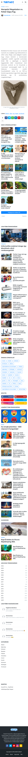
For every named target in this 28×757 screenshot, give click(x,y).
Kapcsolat (16, 754)
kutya (18, 377)
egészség (4, 369)
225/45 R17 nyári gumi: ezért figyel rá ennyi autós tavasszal (20, 324)
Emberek (3, 649)
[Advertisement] (14, 34)
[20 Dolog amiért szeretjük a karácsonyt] (6, 505)
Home (7, 754)
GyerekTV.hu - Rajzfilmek (7, 687)
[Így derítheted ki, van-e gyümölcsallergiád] (6, 278)
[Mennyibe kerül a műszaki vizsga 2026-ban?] (6, 462)
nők (14, 377)
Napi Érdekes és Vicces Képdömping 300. (19, 557)
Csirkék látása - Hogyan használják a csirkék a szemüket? (7, 192)
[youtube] (14, 745)
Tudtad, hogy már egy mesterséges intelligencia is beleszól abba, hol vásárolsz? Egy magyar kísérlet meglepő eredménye (20, 259)
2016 (14, 584)
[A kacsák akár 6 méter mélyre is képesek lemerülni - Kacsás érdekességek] (21, 167)
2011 (14, 595)
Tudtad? (20, 751)
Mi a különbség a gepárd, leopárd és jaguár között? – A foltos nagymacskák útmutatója (7, 176)
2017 (14, 582)
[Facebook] (6, 117)
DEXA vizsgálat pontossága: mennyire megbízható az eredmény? (20, 287)
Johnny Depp (22, 389)
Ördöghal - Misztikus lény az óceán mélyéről (6, 206)
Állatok (2, 644)
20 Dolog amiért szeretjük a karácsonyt (18, 505)
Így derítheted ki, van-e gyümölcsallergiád (18, 278)
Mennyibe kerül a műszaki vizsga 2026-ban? (20, 462)
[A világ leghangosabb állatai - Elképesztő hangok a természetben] (7, 148)
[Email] (22, 117)
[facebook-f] (7, 745)
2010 (14, 598)
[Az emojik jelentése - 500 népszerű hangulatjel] (14, 416)
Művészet (3, 662)
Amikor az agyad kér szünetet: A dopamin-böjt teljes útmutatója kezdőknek (20, 270)
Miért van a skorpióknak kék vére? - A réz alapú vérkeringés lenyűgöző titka (6, 139)
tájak (19, 383)
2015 (14, 586)
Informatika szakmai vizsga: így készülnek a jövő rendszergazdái (13, 248)
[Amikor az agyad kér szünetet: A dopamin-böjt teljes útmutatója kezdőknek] (6, 270)
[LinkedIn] (15, 117)
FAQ (21, 754)
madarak (4, 383)
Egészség (3, 647)
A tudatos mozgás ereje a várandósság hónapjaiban (19, 332)
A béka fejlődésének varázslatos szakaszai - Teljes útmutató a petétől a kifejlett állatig (21, 139)
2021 (14, 577)
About (11, 754)
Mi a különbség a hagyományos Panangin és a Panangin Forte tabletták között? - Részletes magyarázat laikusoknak (20, 474)
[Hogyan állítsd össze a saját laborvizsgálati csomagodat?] (6, 296)
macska (17, 375)
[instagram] (17, 745)
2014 (14, 588)
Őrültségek (3, 664)
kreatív (9, 360)
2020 (14, 579)
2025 (14, 568)
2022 (14, 575)
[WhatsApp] (12, 117)
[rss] (21, 745)
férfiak (14, 383)
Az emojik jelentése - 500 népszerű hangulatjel (11, 428)
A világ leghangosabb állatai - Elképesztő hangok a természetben (7, 156)
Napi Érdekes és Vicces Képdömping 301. (19, 548)
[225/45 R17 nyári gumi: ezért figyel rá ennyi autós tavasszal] (6, 323)
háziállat (4, 377)
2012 (14, 593)
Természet (3, 667)
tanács (3, 375)
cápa (11, 113)
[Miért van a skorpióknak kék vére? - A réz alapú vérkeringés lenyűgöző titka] (7, 131)
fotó (9, 380)
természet (21, 113)
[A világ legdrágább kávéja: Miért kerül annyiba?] (21, 185)
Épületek (3, 651)
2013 (14, 591)
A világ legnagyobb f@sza (19, 444)
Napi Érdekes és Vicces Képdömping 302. (10, 541)
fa (9, 383)
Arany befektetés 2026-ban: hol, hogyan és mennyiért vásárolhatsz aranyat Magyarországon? (19, 351)
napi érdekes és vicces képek (9, 389)
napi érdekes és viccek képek (9, 366)
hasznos (19, 372)
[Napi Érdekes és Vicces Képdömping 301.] (6, 548)
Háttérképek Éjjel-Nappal (7, 689)
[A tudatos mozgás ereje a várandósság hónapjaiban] (6, 332)
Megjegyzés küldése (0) (14, 212)
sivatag (16, 386)
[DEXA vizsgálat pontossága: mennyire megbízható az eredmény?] (6, 287)
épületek (10, 375)
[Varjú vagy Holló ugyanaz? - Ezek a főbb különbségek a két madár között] (6, 435)
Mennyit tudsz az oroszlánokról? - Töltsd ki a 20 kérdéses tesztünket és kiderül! (20, 157)
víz (9, 377)
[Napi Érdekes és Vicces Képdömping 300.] (6, 556)
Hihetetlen (3, 655)
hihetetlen (4, 372)
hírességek (15, 380)
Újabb (3, 216)
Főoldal (3, 6)
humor (3, 360)
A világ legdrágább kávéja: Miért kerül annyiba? (20, 192)
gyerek (3, 380)
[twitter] (10, 745)
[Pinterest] (19, 117)
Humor (2, 658)
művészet (19, 369)
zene (22, 380)
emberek (16, 360)
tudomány (12, 372)
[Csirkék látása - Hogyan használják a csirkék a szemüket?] (7, 185)
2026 (14, 566)
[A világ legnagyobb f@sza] (6, 444)
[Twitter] (9, 117)
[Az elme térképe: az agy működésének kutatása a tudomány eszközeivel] (6, 315)
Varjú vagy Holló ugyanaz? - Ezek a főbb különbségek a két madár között (19, 435)
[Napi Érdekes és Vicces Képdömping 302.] (14, 529)
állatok (7, 6)
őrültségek (11, 369)
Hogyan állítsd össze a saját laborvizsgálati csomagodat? (20, 296)
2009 (14, 600)
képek (16, 113)
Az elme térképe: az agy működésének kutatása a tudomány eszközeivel (19, 315)
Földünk (20, 366)
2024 (14, 570)
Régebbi (24, 216)
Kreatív (2, 660)
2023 (14, 572)
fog (13, 113)
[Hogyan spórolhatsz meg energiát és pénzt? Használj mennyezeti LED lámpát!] (6, 485)
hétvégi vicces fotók (7, 386)
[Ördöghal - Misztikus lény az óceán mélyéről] (7, 200)
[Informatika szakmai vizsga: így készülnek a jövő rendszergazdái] (14, 235)
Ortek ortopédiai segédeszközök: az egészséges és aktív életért (19, 341)
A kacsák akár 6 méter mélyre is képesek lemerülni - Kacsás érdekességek (20, 176)
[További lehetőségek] (2, 120)
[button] (1, 2)
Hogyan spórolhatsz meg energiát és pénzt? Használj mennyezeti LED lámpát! (19, 486)
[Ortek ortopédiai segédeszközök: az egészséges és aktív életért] (6, 341)
